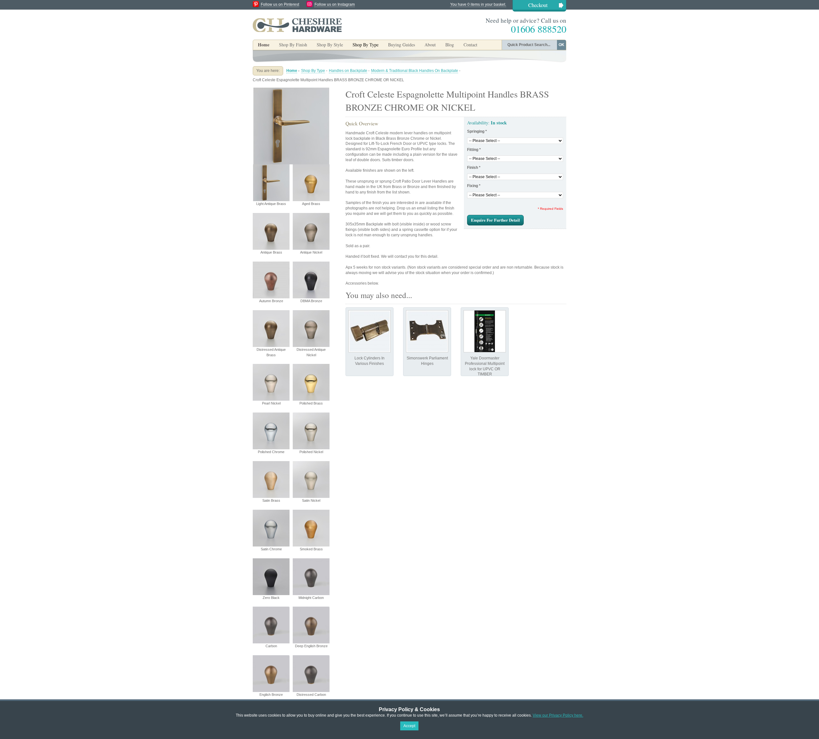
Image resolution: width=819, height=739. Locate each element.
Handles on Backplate (348, 70)
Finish (474, 167)
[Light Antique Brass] (291, 90)
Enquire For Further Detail (495, 220)
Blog (449, 45)
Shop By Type (313, 70)
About (430, 45)
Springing (477, 131)
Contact (470, 45)
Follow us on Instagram (334, 4)
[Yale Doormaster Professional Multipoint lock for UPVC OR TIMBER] (485, 331)
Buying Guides (401, 45)
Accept (409, 726)
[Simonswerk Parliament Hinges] (427, 331)
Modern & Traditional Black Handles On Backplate (414, 70)
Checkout (538, 5)
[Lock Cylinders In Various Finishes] (369, 331)
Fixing (474, 186)
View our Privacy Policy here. (558, 715)
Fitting (474, 149)
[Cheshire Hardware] (297, 25)
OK (561, 45)
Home (263, 44)
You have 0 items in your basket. (478, 4)
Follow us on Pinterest (280, 4)
